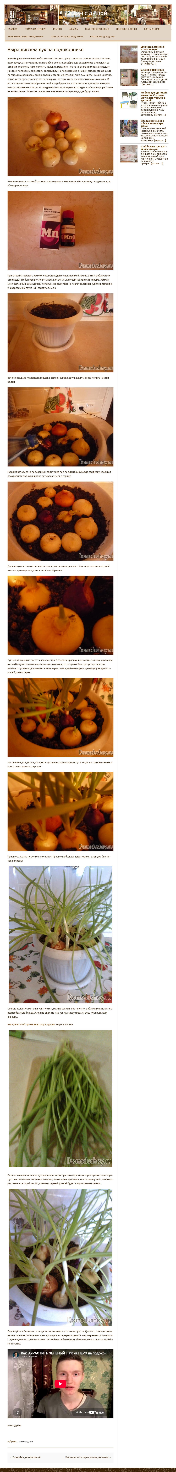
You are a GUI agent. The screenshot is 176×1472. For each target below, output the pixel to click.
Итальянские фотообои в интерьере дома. (153, 123)
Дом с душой (89, 13)
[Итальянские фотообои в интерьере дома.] (129, 129)
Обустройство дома (97, 29)
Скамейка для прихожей (25, 1457)
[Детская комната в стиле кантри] (129, 55)
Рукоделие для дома (102, 36)
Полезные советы (126, 29)
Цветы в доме (152, 29)
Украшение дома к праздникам (25, 36)
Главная (12, 29)
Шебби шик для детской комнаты (154, 147)
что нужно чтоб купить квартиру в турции (31, 1024)
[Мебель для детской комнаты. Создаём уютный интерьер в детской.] (129, 101)
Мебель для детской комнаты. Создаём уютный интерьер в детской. (154, 96)
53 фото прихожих (152, 69)
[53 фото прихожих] (129, 78)
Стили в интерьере (35, 29)
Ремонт (57, 29)
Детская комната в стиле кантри (153, 48)
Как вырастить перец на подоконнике (88, 1457)
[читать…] (150, 63)
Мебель (73, 29)
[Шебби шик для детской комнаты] (129, 155)
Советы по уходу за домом (67, 36)
